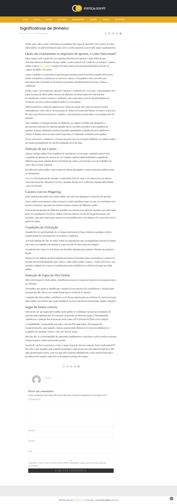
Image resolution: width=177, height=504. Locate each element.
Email (31, 441)
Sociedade (120, 19)
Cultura (37, 19)
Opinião (93, 19)
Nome (32, 430)
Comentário (34, 399)
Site (30, 451)
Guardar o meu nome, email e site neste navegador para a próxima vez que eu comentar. (67, 464)
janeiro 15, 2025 (27, 33)
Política (106, 19)
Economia (62, 19)
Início (25, 19)
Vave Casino (45, 65)
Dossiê (49, 19)
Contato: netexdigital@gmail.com (102, 500)
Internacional (78, 19)
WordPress (79, 500)
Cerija (48, 377)
